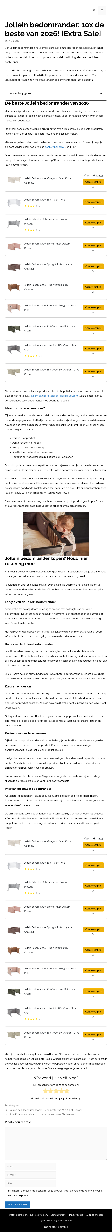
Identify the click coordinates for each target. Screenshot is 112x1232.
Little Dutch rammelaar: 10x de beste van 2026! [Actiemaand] (43, 1114)
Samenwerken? (58, 1215)
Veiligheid (14, 1105)
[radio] (45, 1091)
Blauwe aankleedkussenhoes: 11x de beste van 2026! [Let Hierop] (45, 1110)
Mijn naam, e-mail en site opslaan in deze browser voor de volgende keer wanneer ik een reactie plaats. (55, 1193)
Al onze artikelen (95, 1215)
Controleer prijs (93, 181)
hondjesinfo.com (39, 1215)
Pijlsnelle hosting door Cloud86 (56, 1220)
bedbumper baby (54, 146)
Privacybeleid (76, 1215)
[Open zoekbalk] (94, 10)
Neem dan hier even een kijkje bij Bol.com (54, 395)
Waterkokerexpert (18, 1215)
